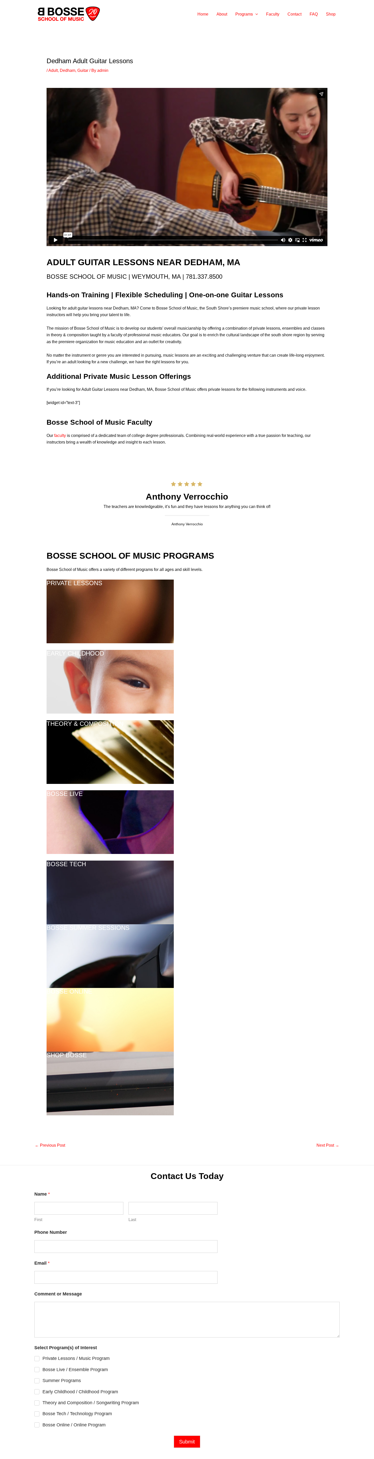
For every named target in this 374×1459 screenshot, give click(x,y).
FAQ (314, 14)
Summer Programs (61, 1380)
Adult (53, 70)
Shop (331, 14)
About (222, 14)
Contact (294, 14)
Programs (244, 14)
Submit (187, 1441)
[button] (255, 14)
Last (132, 1219)
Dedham (67, 70)
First (38, 1219)
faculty (60, 435)
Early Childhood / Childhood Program (80, 1391)
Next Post (328, 1145)
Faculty (272, 14)
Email (42, 1263)
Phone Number (50, 1232)
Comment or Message (58, 1293)
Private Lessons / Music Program (76, 1358)
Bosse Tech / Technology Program (77, 1413)
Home (202, 14)
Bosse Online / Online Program (74, 1424)
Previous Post (50, 1145)
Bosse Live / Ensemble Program (75, 1369)
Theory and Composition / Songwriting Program (90, 1402)
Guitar (82, 70)
